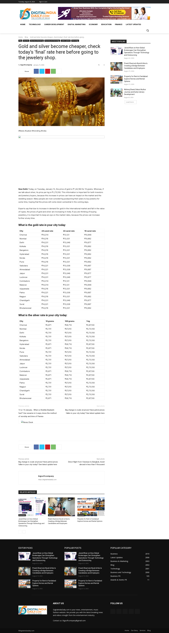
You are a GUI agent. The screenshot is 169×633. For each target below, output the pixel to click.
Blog (26, 37)
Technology (75, 41)
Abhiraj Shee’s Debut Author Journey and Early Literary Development (135, 91)
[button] (148, 30)
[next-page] (23, 531)
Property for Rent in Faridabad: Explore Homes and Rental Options (136, 78)
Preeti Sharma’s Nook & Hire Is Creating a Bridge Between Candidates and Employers (59, 521)
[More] (59, 71)
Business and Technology (52, 41)
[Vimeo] (145, 1)
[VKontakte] (137, 611)
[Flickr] (125, 611)
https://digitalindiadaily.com (47, 479)
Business (26, 41)
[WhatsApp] (53, 71)
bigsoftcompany (26, 65)
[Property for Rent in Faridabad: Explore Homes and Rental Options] (91, 506)
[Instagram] (138, 1)
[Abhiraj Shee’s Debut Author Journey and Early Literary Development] (116, 92)
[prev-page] (20, 531)
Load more (130, 102)
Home (20, 37)
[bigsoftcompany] (28, 478)
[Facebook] (135, 1)
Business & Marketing (37, 41)
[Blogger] (112, 611)
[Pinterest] (47, 71)
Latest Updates (65, 41)
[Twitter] (142, 1)
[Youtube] (149, 1)
